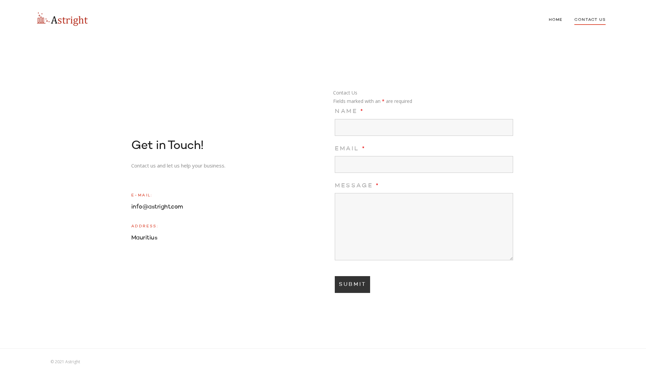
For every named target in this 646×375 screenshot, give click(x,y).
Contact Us (590, 20)
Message (357, 186)
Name (349, 111)
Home (556, 20)
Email (350, 149)
